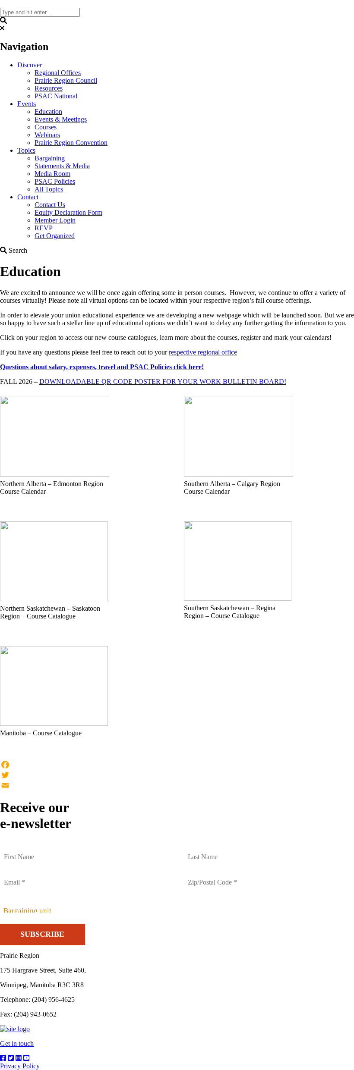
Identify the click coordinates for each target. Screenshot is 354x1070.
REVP (44, 228)
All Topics (49, 189)
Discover (29, 65)
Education (48, 111)
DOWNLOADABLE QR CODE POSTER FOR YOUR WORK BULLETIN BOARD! (162, 381)
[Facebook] (177, 764)
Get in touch (17, 1043)
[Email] (177, 785)
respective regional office (203, 352)
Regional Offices (58, 72)
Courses (46, 127)
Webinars (47, 134)
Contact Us (50, 204)
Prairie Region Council (66, 80)
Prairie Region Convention (71, 142)
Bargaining (50, 158)
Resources (49, 88)
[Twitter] (177, 775)
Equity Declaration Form (68, 212)
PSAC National (56, 96)
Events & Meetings (61, 119)
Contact (27, 197)
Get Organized (55, 235)
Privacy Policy (20, 1066)
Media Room (52, 173)
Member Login (55, 220)
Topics (26, 150)
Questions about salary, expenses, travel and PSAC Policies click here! (102, 366)
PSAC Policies (55, 181)
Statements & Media (62, 165)
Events (26, 103)
